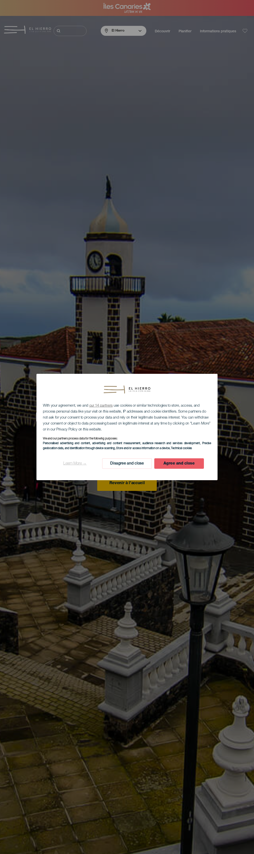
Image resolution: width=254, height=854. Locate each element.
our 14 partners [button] (101, 406)
